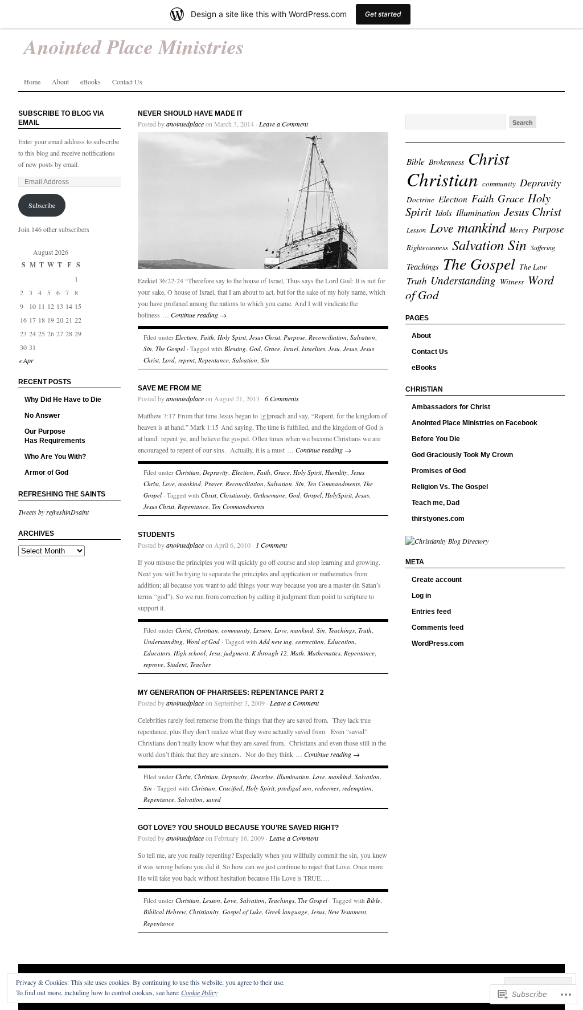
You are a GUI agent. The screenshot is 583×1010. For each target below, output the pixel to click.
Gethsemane (269, 495)
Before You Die (436, 439)
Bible (373, 900)
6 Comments (282, 398)
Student (177, 664)
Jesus (350, 348)
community (235, 630)
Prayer (213, 483)
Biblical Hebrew (164, 911)
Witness (512, 281)
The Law (533, 266)
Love (168, 483)
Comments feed (437, 628)
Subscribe (41, 205)
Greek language (286, 911)
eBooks (90, 81)
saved (213, 799)
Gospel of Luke (242, 911)
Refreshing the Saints (61, 494)
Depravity (215, 472)
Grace (272, 348)
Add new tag (275, 641)
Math (297, 653)
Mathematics (323, 653)
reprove (153, 664)
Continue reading (199, 314)
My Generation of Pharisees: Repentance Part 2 (231, 693)
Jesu (334, 348)
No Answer (42, 416)
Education (341, 641)
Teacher (200, 664)
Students (156, 535)
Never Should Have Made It (190, 113)
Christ (208, 495)
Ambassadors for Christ (451, 407)
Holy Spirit (231, 337)
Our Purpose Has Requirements (54, 436)
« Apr (26, 360)
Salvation (362, 337)
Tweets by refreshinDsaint (53, 511)
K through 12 (269, 653)
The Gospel (170, 348)
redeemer (327, 788)
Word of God (203, 641)
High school (190, 653)
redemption (357, 788)
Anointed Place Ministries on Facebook (474, 423)
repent (186, 360)
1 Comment (271, 544)
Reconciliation (328, 337)
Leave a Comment (283, 123)
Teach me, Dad (435, 503)
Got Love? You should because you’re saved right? (238, 828)
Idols (444, 212)
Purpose (294, 337)
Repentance (213, 360)
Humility (336, 472)
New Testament (347, 911)
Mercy (519, 229)
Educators (156, 653)
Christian (187, 472)
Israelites (313, 348)
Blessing (235, 348)
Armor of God (46, 473)
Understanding (163, 641)
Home (32, 81)
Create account (437, 580)
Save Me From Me (170, 388)
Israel (291, 348)
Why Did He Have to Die (62, 400)
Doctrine (262, 776)
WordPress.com (438, 643)
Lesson (262, 630)
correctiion (309, 641)
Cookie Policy (199, 992)
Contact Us (127, 81)
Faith (207, 337)
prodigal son (294, 788)
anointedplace (185, 123)
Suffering (543, 247)
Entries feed (431, 612)
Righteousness (427, 247)
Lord (168, 360)
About (60, 81)
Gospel (312, 495)
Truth (365, 630)
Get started (383, 14)
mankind (189, 483)
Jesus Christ (264, 337)
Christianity (235, 495)
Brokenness (446, 161)
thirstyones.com (438, 519)
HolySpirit (338, 495)
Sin (147, 348)
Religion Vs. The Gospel (450, 487)
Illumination (293, 776)
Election (186, 337)
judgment (236, 653)
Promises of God (439, 471)
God (255, 348)
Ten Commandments (333, 483)
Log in (421, 596)
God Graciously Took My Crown (462, 455)
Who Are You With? (55, 457)
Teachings (342, 630)
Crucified (231, 788)
